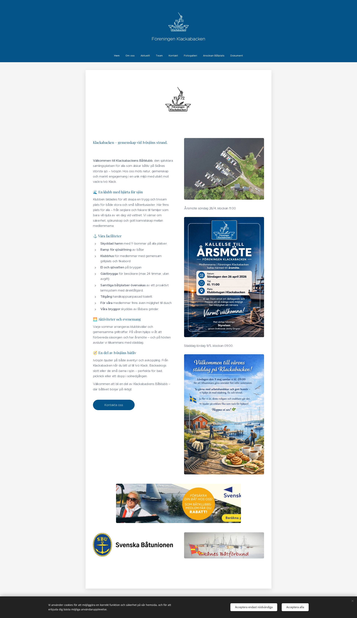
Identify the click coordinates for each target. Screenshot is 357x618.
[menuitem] (118, 55)
